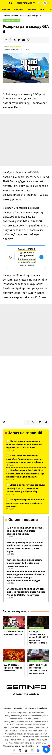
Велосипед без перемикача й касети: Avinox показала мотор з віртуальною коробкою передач (25, 577)
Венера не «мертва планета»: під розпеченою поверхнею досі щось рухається (25, 502)
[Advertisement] (26, 140)
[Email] (24, 40)
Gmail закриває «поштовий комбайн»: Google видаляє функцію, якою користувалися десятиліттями (25, 459)
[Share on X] (15, 40)
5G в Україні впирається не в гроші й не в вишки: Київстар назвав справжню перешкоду (25, 530)
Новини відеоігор (11, 20)
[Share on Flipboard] (19, 40)
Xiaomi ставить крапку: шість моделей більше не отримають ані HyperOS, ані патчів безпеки (24, 444)
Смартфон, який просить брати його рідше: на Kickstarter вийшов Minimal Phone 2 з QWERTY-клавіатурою (26, 592)
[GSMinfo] (26, 3)
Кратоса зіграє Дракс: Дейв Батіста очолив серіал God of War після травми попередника (24, 563)
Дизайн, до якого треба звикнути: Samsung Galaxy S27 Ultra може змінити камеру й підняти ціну (25, 488)
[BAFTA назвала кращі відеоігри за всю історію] (14, 655)
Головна (6, 16)
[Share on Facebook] (10, 40)
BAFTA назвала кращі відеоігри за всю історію (13, 668)
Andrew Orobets (15, 47)
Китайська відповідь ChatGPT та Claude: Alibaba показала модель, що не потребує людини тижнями (25, 473)
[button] (5, 3)
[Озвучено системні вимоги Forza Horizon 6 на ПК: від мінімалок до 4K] (38, 655)
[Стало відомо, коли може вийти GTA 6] (14, 622)
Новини (14, 16)
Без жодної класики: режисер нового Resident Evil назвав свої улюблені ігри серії (38, 637)
